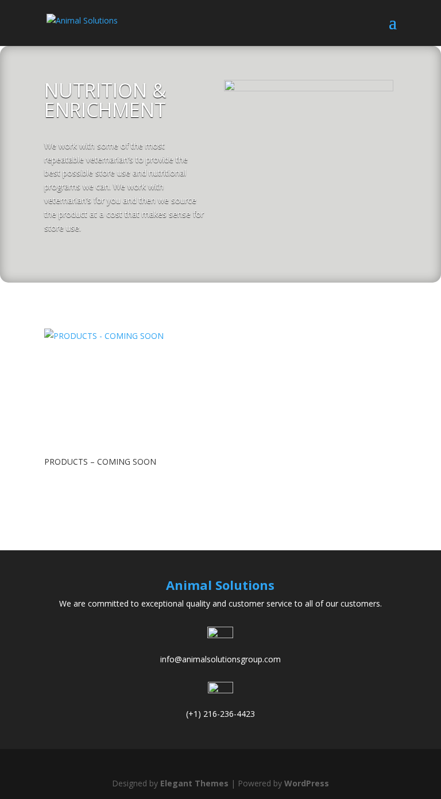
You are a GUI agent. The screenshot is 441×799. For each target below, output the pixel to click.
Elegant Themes (194, 783)
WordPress (306, 783)
